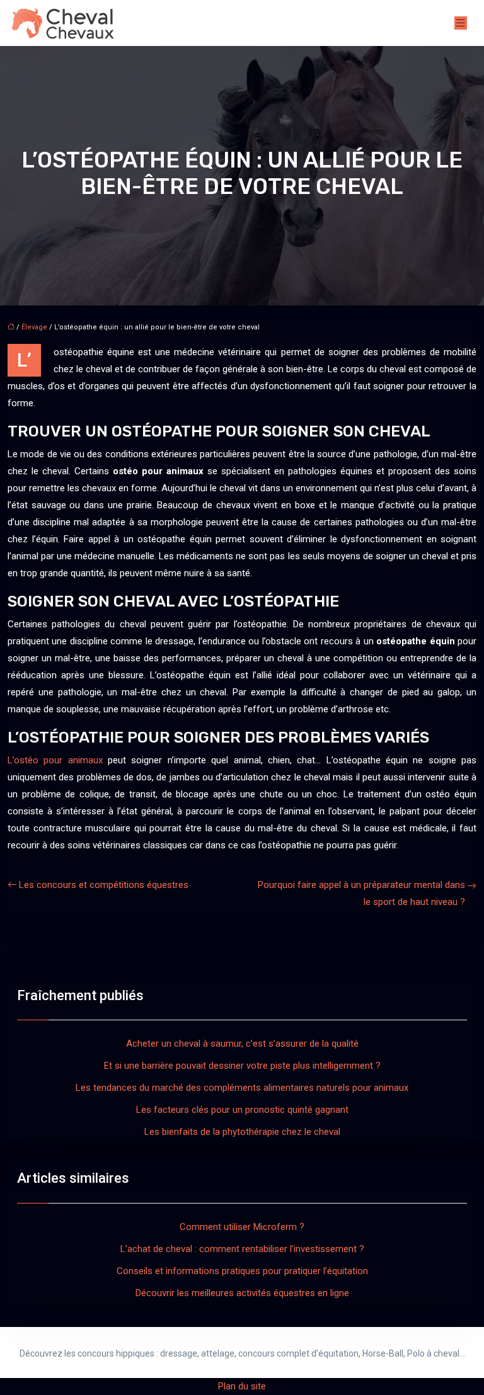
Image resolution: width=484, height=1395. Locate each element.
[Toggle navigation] (461, 23)
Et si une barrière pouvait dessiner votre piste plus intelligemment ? (242, 1065)
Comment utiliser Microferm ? (242, 1227)
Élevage (34, 327)
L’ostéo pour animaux (55, 760)
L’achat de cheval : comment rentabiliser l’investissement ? (242, 1249)
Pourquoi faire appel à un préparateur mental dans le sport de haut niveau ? (361, 893)
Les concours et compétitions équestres (103, 885)
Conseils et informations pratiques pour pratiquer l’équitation (242, 1271)
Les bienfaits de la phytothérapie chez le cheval (242, 1131)
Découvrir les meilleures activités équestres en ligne (242, 1293)
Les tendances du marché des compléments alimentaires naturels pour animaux (242, 1087)
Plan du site (242, 1386)
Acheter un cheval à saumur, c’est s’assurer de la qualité (242, 1043)
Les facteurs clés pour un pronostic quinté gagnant (242, 1109)
